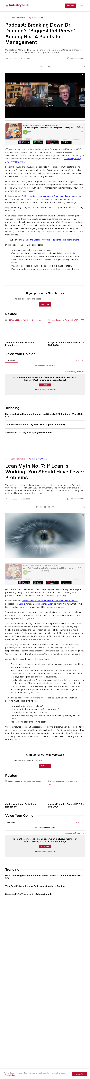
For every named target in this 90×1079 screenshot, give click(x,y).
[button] (7, 5)
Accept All (79, 1074)
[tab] (11, 361)
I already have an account (45, 389)
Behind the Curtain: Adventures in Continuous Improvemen (49, 196)
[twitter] (45, 66)
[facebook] (37, 66)
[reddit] (49, 66)
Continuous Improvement (15, 18)
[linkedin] (41, 66)
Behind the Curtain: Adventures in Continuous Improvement (51, 240)
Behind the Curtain (40, 18)
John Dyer (38, 199)
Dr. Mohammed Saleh (43, 604)
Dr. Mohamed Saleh (20, 199)
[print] (84, 66)
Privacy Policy (10, 1075)
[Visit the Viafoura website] (79, 372)
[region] (45, 366)
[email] (53, 66)
